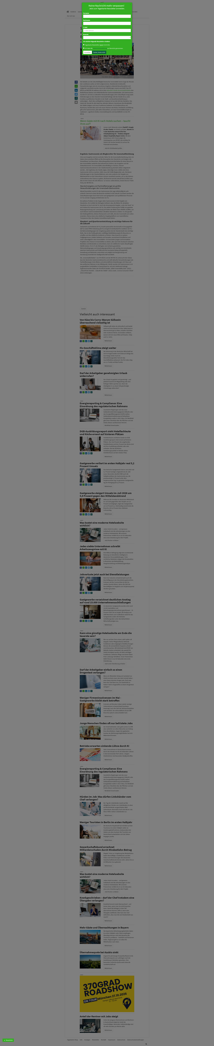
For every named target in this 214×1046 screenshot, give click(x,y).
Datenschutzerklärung (100, 48)
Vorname (86, 13)
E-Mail (85, 27)
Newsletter (9, 1040)
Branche (85, 34)
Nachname (86, 20)
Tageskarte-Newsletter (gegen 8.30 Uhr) (97, 45)
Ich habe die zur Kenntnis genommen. (104, 48)
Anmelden (87, 52)
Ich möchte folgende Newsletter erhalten (96, 41)
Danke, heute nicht (99, 52)
